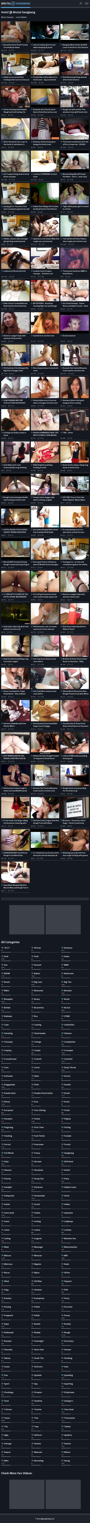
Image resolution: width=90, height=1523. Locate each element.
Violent (67, 1443)
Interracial (9, 1212)
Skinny (7, 1358)
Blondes (68, 990)
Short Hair (39, 1349)
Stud (6, 1400)
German (37, 1161)
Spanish (38, 1375)
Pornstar (68, 1306)
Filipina (67, 1118)
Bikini (6, 990)
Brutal (15, 3)
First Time (39, 1127)
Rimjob (37, 1332)
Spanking (68, 1375)
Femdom (8, 1118)
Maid (6, 1246)
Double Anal (9, 1093)
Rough (67, 1332)
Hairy (66, 1178)
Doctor (67, 1076)
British (7, 1007)
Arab (36, 956)
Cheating (8, 1033)
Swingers (68, 1400)
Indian (67, 1204)
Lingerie (38, 1238)
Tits (6, 1426)
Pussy (67, 1315)
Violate (37, 1443)
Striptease (69, 1392)
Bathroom (69, 973)
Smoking (68, 1358)
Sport (6, 1383)
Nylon (36, 1272)
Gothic (67, 1170)
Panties (7, 1298)
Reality (67, 1323)
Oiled (6, 1281)
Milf (66, 1255)
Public (37, 1315)
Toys (36, 1426)
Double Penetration (43, 1093)
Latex (6, 1229)
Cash (6, 1024)
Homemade (39, 1195)
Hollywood (9, 1195)
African (37, 947)
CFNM (67, 1016)
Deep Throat (70, 1067)
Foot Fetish (39, 1135)
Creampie (68, 1050)
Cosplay (7, 1050)
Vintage (8, 1443)
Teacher (38, 1409)
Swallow (38, 1400)
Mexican (38, 1255)
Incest (37, 1204)
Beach (7, 981)
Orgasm (68, 1281)
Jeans (6, 1221)
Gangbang (69, 1152)
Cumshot (68, 1058)
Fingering (8, 1127)
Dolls (36, 1084)
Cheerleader (40, 1033)
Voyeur (7, 1452)
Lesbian (67, 1229)
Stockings (8, 1392)
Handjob (8, 1187)
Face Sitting (40, 1110)
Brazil (66, 999)
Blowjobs (8, 999)
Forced (7, 1144)
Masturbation (70, 1246)
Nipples (37, 1264)
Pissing (7, 1306)
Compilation (69, 1041)
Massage (38, 1246)
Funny (37, 1152)
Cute (6, 1067)
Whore (67, 1452)
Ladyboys (68, 1221)
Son (6, 1375)
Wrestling (38, 1460)
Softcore (38, 1366)
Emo (36, 1101)
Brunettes (39, 1007)
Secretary (68, 1341)
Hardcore (38, 1187)
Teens (7, 1417)
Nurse (7, 1272)
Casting (37, 1024)
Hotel (66, 1195)
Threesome (69, 1417)
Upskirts (68, 1435)
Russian (7, 1341)
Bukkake (8, 1016)
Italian (37, 1212)
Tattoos (8, 1409)
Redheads (8, 1332)
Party (66, 1298)
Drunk (67, 1093)
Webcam (38, 1452)
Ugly (6, 1435)
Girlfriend (68, 1161)
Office (67, 1272)
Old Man (38, 1281)
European (8, 1110)
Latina (37, 1229)
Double (67, 1084)
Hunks (7, 1204)
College (37, 1041)
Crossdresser (10, 1058)
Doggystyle (9, 1084)
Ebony (7, 1101)
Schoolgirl (39, 1341)
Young (67, 1460)
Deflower (8, 1076)
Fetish (37, 1118)
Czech (37, 1067)
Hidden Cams (70, 1187)
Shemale (8, 1349)
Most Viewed (7, 17)
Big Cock (38, 981)
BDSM (7, 973)
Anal (6, 956)
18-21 (7, 947)
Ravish (37, 1323)
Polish (37, 1306)
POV (66, 1289)
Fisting (67, 1127)
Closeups (8, 1041)
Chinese (67, 1033)
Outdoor (38, 1289)
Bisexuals (38, 990)
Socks (7, 1366)
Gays (6, 1161)
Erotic (67, 1101)
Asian (66, 956)
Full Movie (9, 1152)
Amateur (68, 947)
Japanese (68, 1212)
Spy (36, 1383)
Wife (6, 1460)
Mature (7, 1255)
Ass (6, 964)
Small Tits (39, 1358)
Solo (66, 1366)
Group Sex (39, 1178)
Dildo (36, 1076)
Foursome (38, 1144)
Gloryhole (38, 1170)
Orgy (6, 1289)
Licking (7, 1238)
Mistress (8, 1264)
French (67, 1144)
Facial (67, 1110)
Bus (36, 1016)
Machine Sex (70, 1238)
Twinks (67, 1426)
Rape (6, 1323)
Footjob (67, 1135)
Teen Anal (68, 1409)
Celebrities (69, 1024)
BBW (66, 964)
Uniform (38, 1435)
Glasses (7, 1170)
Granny (7, 1178)
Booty (37, 999)
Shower (67, 1349)
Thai (36, 1417)
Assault (37, 964)
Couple (37, 1050)
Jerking (37, 1221)
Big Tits (67, 981)
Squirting (68, 1383)
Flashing (8, 1135)
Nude (66, 1264)
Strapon (38, 1392)
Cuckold (37, 1058)
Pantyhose (39, 1298)
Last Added (21, 17)
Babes (37, 973)
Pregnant (8, 1315)
